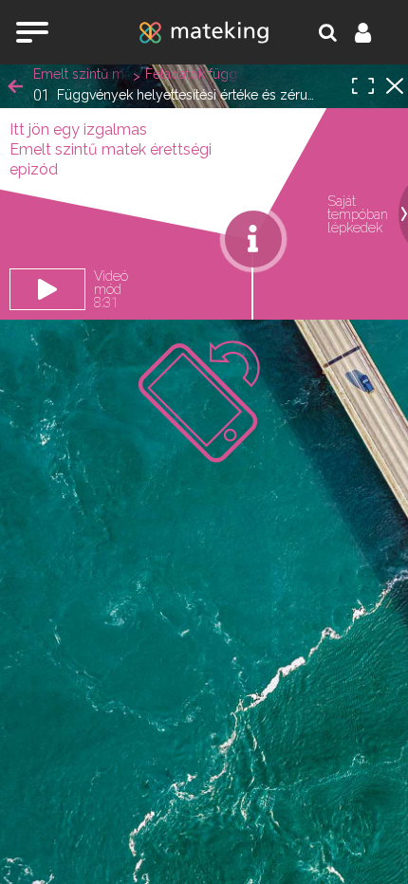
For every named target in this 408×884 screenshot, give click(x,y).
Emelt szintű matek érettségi (80, 74)
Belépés (374, 32)
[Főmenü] (32, 32)
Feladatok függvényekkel (192, 74)
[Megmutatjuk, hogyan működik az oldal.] (253, 239)
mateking (204, 32)
